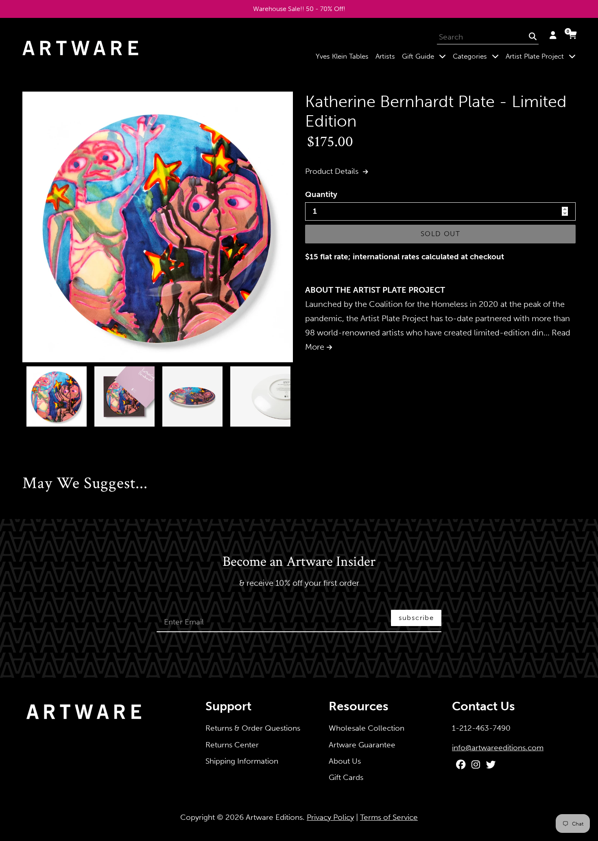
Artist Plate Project (542, 56)
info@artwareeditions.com (497, 747)
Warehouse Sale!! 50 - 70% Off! (299, 9)
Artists (385, 56)
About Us (345, 761)
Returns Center (232, 744)
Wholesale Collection (366, 728)
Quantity (321, 194)
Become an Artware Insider (299, 562)
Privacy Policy (330, 817)
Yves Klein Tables (342, 56)
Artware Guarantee (362, 744)
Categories (477, 56)
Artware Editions (274, 817)
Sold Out (440, 234)
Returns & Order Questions (252, 728)
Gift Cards (346, 777)
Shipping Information (241, 761)
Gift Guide (425, 56)
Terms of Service (389, 817)
